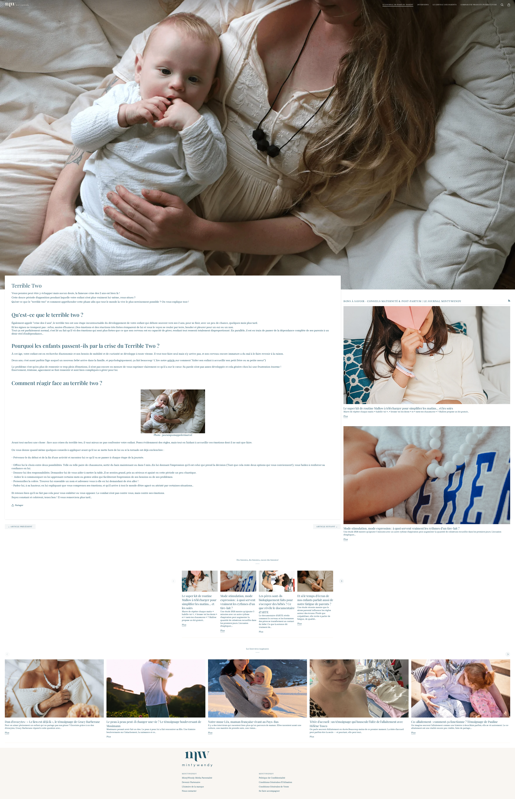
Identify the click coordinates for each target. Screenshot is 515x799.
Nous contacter (189, 790)
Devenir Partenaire (191, 782)
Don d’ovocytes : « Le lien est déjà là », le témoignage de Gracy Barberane (52, 722)
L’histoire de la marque (193, 786)
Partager (19, 505)
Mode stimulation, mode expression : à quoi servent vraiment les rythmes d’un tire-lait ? (401, 528)
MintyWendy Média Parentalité (197, 777)
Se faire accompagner (269, 790)
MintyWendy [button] (189, 774)
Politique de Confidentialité (272, 777)
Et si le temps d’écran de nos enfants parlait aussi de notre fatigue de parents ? (315, 600)
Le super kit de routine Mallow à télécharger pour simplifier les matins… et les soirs (398, 408)
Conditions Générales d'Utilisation (275, 782)
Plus (345, 416)
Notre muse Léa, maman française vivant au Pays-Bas (243, 722)
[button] (397, 5)
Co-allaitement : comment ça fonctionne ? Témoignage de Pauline (454, 722)
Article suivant (327, 526)
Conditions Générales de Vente (274, 786)
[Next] (341, 581)
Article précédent (20, 526)
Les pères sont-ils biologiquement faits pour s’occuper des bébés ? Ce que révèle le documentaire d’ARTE (277, 604)
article (171, 360)
